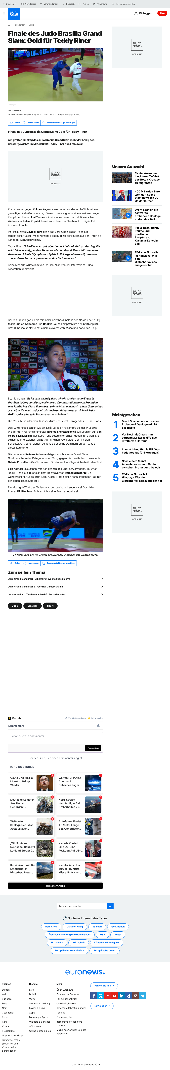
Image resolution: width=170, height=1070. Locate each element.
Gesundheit (118, 926)
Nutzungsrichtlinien (66, 998)
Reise (5, 1017)
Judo (15, 605)
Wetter (32, 998)
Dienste (33, 983)
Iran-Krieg (51, 926)
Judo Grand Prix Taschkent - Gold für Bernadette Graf (37, 594)
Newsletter (100, 1005)
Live (162, 13)
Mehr (59, 983)
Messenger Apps (38, 1017)
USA (102, 934)
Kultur (5, 1021)
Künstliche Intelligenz (106, 942)
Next (4, 1008)
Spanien (97, 926)
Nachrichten (19, 25)
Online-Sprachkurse (40, 1030)
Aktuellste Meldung (39, 1003)
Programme (8, 1030)
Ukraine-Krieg (75, 926)
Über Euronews (64, 989)
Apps (32, 1012)
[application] (55, 74)
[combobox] (130, 4)
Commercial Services (67, 994)
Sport (31, 25)
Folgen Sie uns (37, 1008)
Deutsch (10, 4)
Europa (6, 989)
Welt (4, 994)
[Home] (9, 25)
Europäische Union (104, 950)
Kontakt (60, 1012)
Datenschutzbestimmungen (71, 1008)
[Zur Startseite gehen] (14, 14)
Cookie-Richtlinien (66, 1003)
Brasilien (33, 605)
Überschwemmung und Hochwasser (69, 934)
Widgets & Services (39, 1021)
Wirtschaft (79, 942)
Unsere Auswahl (128, 166)
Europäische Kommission (69, 950)
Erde (4, 1003)
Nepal (118, 934)
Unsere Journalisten (12, 1035)
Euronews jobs (64, 1017)
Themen (6, 983)
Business (6, 998)
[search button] (113, 4)
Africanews (35, 1026)
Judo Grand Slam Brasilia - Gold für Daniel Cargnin (35, 586)
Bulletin (33, 994)
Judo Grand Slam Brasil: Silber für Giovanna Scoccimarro (39, 578)
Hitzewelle (57, 942)
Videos (5, 1026)
